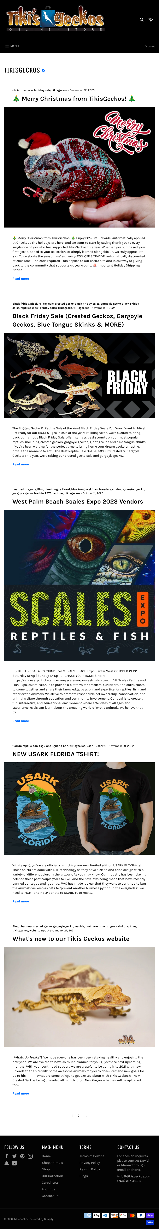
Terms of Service (92, 1156)
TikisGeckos (21, 1219)
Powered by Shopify (41, 1219)
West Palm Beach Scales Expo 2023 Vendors (77, 501)
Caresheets (50, 1182)
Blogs (84, 1176)
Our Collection (52, 1176)
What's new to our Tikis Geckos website (70, 938)
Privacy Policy (90, 1163)
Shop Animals (52, 1163)
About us (48, 1189)
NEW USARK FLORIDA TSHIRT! (55, 754)
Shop (46, 1169)
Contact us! (50, 1196)
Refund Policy (90, 1169)
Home (46, 1156)
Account (150, 46)
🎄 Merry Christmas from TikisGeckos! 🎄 (74, 98)
